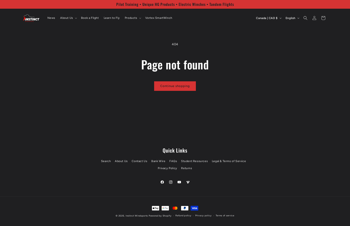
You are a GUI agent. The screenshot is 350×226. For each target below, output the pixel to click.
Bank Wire (158, 161)
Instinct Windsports (137, 215)
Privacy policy (203, 215)
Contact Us (139, 161)
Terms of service (225, 215)
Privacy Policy (167, 168)
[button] (68, 18)
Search (106, 161)
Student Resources (194, 161)
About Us (121, 161)
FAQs (173, 161)
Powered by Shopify (160, 215)
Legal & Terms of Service (229, 161)
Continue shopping (175, 86)
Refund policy (183, 215)
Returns (186, 168)
